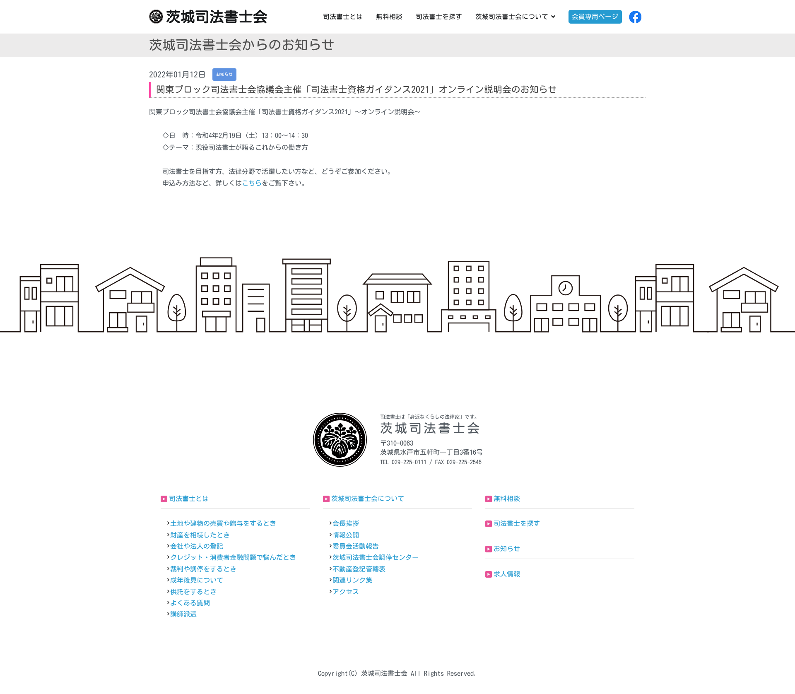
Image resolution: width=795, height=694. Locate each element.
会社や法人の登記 (196, 546)
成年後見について (196, 580)
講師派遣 (183, 614)
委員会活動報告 (355, 546)
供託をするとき (193, 591)
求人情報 (507, 574)
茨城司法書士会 (216, 17)
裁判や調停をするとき (203, 569)
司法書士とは (343, 16)
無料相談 (389, 16)
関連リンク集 (352, 580)
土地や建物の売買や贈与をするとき (223, 523)
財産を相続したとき (200, 535)
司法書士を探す (439, 16)
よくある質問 (190, 603)
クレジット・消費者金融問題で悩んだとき (233, 557)
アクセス (345, 591)
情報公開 (345, 535)
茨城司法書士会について (511, 16)
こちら (252, 183)
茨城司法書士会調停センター (375, 557)
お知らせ (507, 548)
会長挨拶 (345, 523)
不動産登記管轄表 (358, 569)
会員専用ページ (595, 16)
